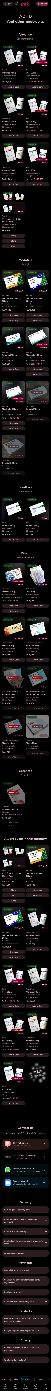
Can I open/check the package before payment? (20, 1220)
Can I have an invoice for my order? (19, 1301)
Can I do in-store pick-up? (16, 1231)
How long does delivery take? (17, 1210)
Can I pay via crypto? (13, 1292)
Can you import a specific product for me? (23, 1331)
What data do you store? (15, 1360)
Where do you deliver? (14, 1253)
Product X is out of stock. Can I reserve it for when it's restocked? (23, 1319)
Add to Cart (13, 87)
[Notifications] (16, 4)
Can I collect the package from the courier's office (23, 1242)
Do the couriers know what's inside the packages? (21, 1349)
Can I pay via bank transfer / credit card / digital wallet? (22, 1281)
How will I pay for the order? (16, 1270)
